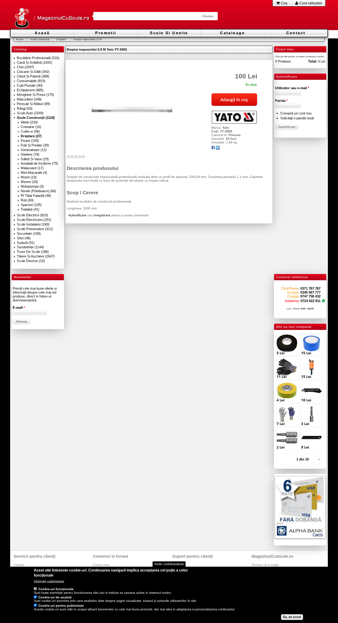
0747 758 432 (310, 296)
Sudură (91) (25, 243)
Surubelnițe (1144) (30, 247)
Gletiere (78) (30, 154)
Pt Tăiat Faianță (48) (36, 195)
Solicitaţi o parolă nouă (297, 118)
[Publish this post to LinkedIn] (218, 148)
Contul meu (101, 565)
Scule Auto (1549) (30, 113)
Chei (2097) (25, 67)
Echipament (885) (30, 90)
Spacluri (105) (31, 205)
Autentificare (77, 215)
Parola (281, 101)
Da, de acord (292, 617)
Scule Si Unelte (169, 33)
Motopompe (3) (32, 186)
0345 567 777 (310, 292)
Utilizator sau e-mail (292, 88)
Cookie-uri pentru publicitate (61, 605)
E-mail (19, 307)
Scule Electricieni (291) (34, 220)
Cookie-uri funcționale (56, 589)
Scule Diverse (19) (31, 261)
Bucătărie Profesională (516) (38, 58)
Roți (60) (27, 200)
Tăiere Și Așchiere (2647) (36, 256)
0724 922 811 (311, 301)
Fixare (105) (30, 141)
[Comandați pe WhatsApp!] (323, 301)
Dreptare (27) (31, 136)
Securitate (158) (29, 233)
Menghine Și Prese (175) (35, 95)
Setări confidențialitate (169, 564)
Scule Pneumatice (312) (35, 229)
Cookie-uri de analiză (55, 597)
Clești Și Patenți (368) (33, 76)
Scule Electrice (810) (32, 215)
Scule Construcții (39, 39)
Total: (312, 61)
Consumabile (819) (31, 81)
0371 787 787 (310, 288)
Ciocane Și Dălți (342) (33, 72)
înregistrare (102, 215)
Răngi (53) (24, 108)
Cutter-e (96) (30, 131)
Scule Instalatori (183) (33, 224)
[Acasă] (21, 18)
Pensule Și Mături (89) (33, 104)
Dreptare (61, 39)
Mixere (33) (29, 182)
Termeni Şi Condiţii (265, 565)
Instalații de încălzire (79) (39, 163)
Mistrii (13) (29, 177)
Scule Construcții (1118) (36, 118)
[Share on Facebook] (213, 148)
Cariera (19, 565)
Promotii (105, 33)
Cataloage (232, 33)
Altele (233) (29, 122)
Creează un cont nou (296, 113)
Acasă (42, 33)
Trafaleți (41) (30, 209)
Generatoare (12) (33, 150)
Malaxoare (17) (32, 168)
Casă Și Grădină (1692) (34, 62)
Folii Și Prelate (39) (35, 145)
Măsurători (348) (29, 99)
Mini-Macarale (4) (34, 172)
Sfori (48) (24, 238)
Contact (296, 33)
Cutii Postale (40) (30, 85)
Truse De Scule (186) (33, 252)
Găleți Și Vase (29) (35, 159)
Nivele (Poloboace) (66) (38, 191)
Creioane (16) (31, 127)
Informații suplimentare (49, 581)
